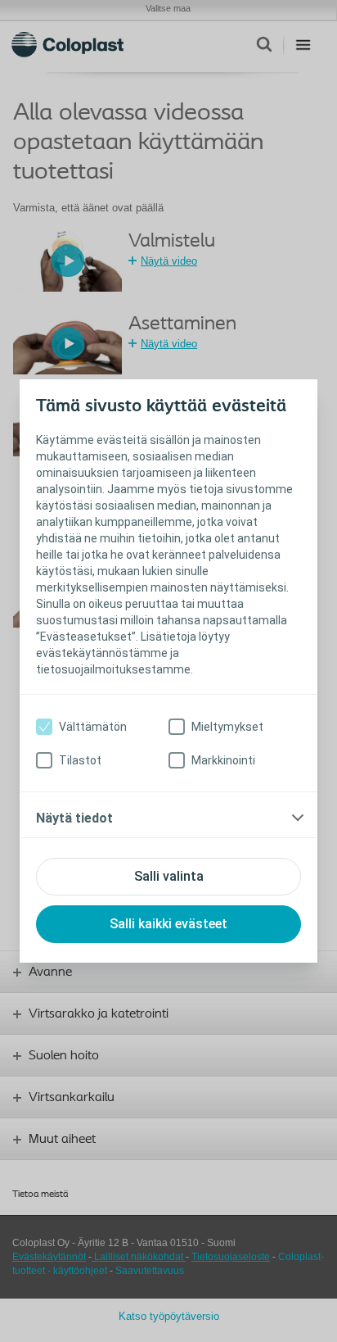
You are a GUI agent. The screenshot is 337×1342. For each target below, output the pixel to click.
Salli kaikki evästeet (168, 924)
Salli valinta (169, 876)
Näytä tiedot (74, 818)
